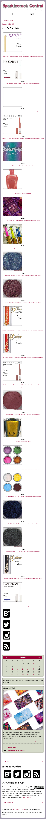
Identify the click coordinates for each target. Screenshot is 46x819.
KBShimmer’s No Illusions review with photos (23, 165)
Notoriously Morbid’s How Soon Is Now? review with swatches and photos (23, 275)
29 (33, 675)
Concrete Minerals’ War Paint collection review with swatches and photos (23, 496)
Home (4, 24)
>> (39, 657)
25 (12, 675)
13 (23, 669)
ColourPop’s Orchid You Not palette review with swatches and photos (23, 220)
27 (23, 675)
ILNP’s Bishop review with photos (23, 441)
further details (26, 797)
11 (12, 669)
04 (13, 24)
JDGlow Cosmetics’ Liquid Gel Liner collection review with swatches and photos (23, 248)
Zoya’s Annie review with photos (23, 193)
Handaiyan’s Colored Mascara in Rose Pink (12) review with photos (23, 83)
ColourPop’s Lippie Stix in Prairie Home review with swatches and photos (23, 111)
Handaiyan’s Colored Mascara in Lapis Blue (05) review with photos (23, 606)
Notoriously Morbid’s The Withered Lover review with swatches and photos (23, 302)
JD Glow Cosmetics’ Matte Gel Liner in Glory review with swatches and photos (23, 578)
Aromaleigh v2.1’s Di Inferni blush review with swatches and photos (22, 414)
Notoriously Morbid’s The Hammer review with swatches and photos (22, 551)
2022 (9, 24)
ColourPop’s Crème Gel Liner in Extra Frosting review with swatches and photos (23, 56)
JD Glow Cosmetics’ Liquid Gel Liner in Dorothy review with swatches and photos (23, 357)
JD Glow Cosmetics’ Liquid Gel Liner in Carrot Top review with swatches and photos (22, 330)
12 (17, 669)
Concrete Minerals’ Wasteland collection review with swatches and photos (23, 469)
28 (28, 675)
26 (17, 675)
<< (6, 657)
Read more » (39, 742)
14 (28, 669)
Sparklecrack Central (19, 809)
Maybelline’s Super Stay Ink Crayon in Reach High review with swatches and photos (23, 138)
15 (33, 669)
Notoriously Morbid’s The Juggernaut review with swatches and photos (23, 523)
